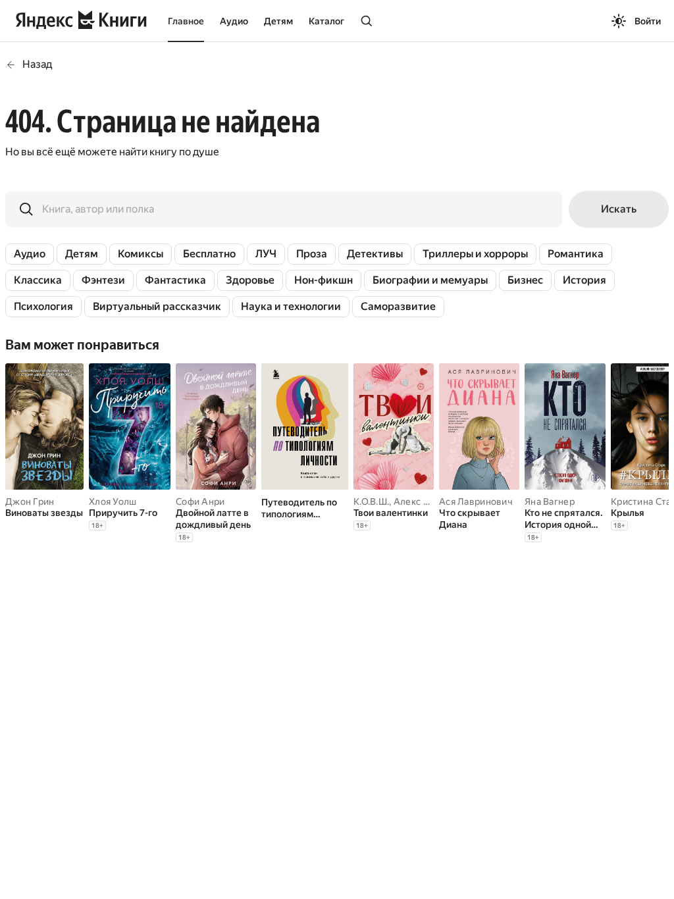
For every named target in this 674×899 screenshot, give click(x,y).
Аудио (234, 21)
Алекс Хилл (420, 501)
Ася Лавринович (476, 501)
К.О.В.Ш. (371, 501)
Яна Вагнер (550, 501)
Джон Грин (30, 501)
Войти (648, 21)
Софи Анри (200, 501)
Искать (618, 209)
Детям (278, 21)
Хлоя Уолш (113, 501)
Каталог (326, 21)
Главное (186, 21)
